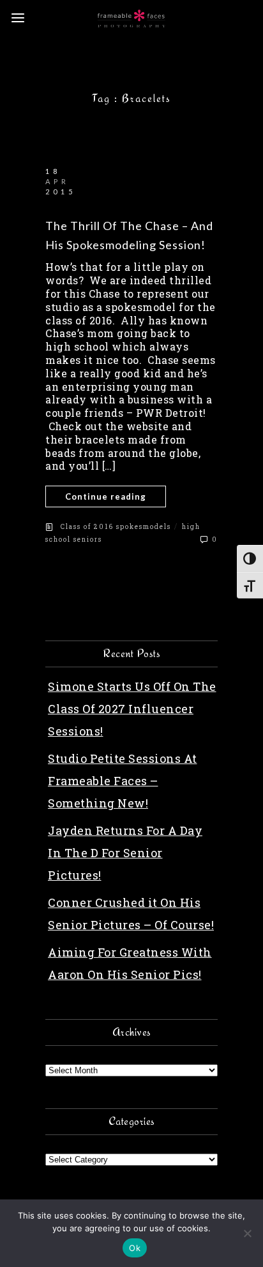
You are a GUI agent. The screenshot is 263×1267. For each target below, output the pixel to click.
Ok (134, 1248)
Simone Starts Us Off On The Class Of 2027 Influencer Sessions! (132, 709)
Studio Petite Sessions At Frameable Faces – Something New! (122, 781)
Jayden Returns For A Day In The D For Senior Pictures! (125, 853)
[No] (247, 1233)
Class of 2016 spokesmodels (116, 527)
